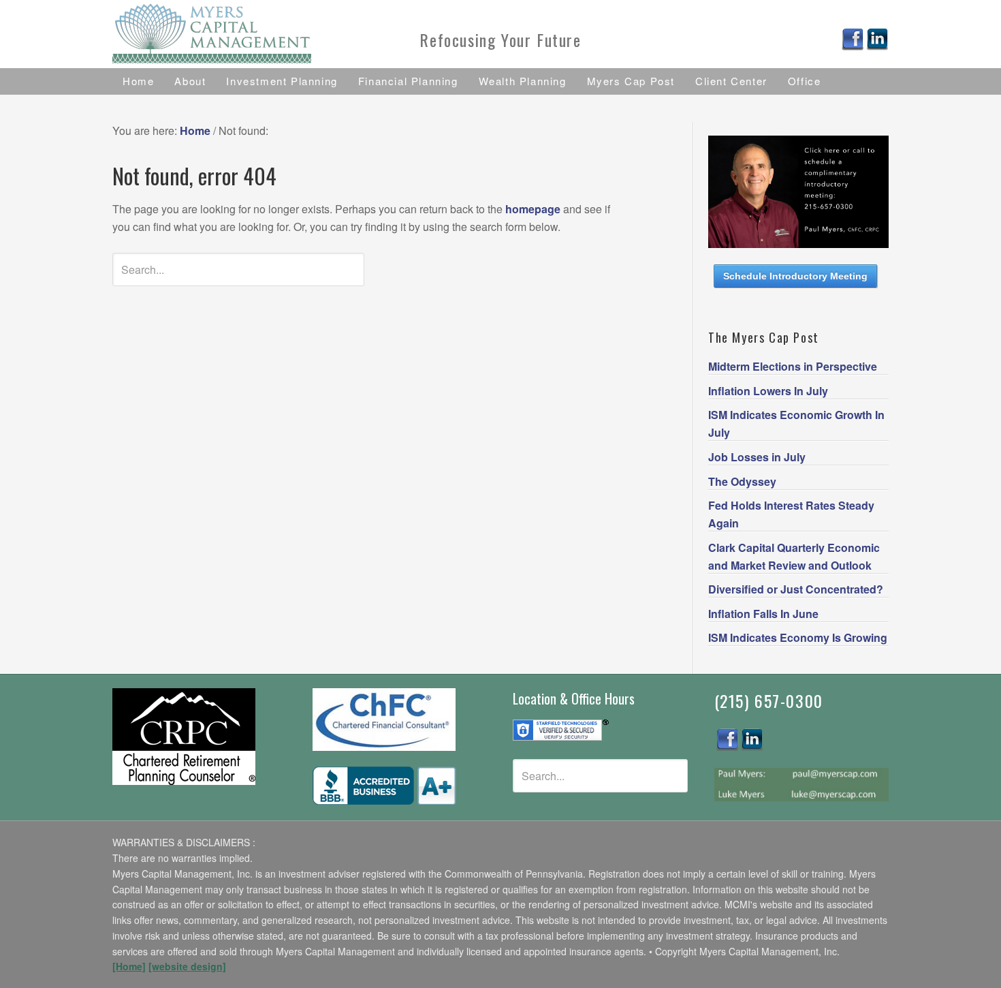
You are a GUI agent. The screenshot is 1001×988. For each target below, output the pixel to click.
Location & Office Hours (574, 698)
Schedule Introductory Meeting (795, 276)
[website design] (187, 966)
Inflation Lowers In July (768, 391)
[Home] (129, 966)
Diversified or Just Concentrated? (795, 589)
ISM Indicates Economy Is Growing (797, 637)
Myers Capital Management (235, 34)
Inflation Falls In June (763, 613)
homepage (532, 209)
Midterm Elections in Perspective (792, 366)
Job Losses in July (757, 457)
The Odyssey (742, 481)
